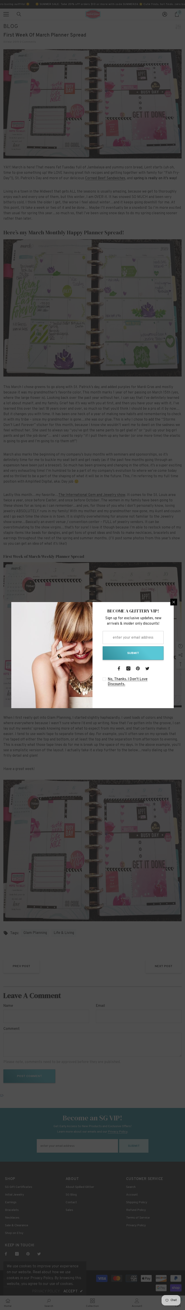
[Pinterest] (138, 668)
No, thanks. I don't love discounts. (128, 681)
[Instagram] (128, 668)
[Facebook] (119, 668)
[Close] (173, 602)
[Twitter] (147, 668)
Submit (133, 653)
